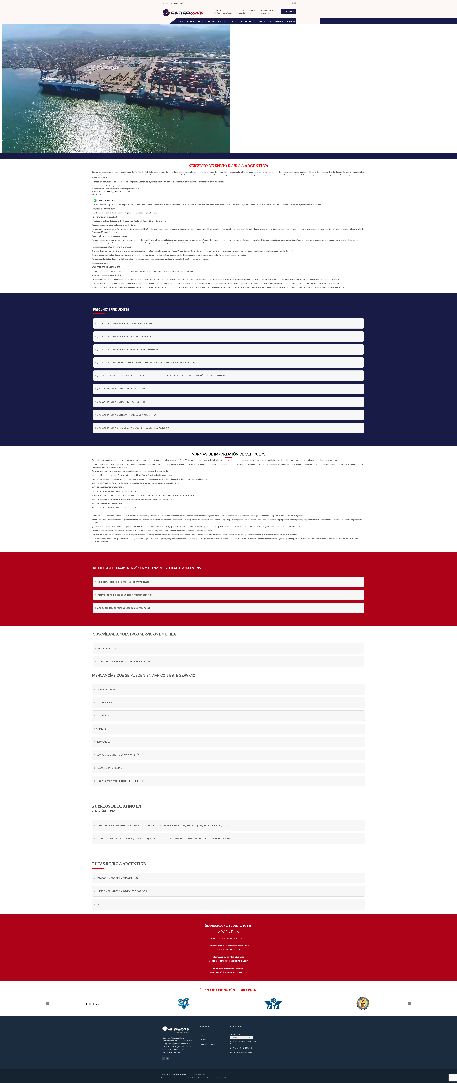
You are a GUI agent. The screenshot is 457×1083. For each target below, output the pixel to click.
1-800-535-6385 (112, 192)
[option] (103, 1003)
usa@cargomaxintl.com (243, 1052)
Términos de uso (167, 1078)
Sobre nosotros (194, 21)
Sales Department (106, 200)
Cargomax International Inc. (178, 1074)
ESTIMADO (289, 11)
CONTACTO (278, 21)
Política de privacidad (182, 1078)
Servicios (202, 1039)
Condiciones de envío (215, 1078)
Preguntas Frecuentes (207, 1044)
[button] (47, 1003)
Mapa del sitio (229, 1078)
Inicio (180, 21)
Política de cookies (199, 1078)
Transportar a (264, 21)
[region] (31, 1064)
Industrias (222, 21)
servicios (209, 21)
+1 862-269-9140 (245, 1048)
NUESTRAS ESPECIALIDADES (242, 21)
